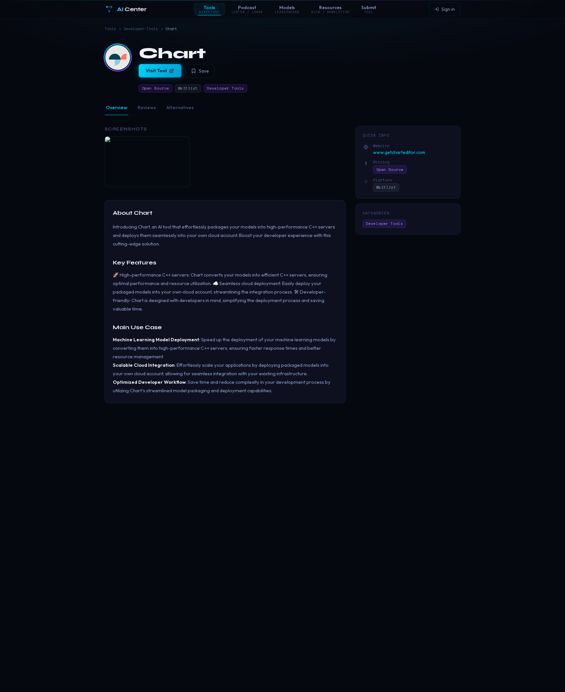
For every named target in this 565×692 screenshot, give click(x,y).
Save (204, 71)
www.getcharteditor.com (399, 152)
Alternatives (180, 107)
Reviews (147, 107)
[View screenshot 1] (147, 161)
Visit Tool (156, 71)
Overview (116, 107)
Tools (110, 28)
